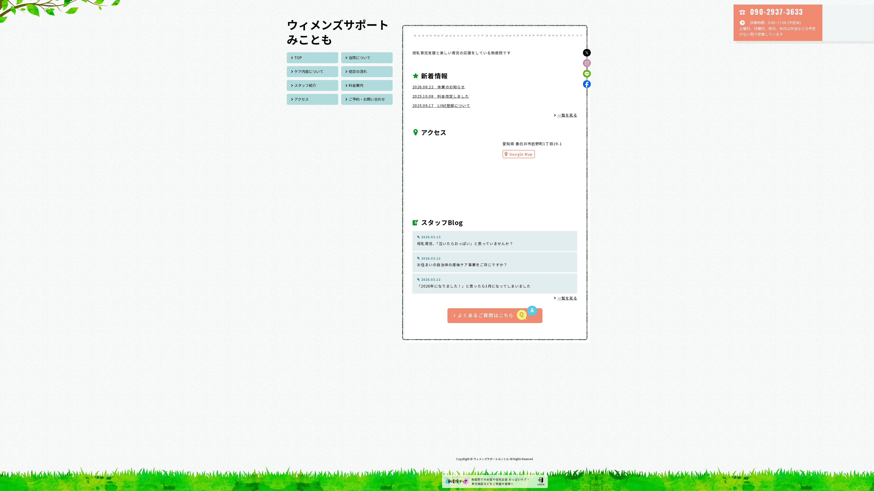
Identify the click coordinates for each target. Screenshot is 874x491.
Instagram (587, 63)
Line (587, 74)
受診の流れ (358, 71)
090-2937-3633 (776, 11)
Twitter (587, 53)
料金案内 (356, 85)
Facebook (587, 84)
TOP (298, 57)
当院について (360, 57)
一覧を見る (567, 115)
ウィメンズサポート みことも (338, 31)
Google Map (521, 154)
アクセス (301, 99)
